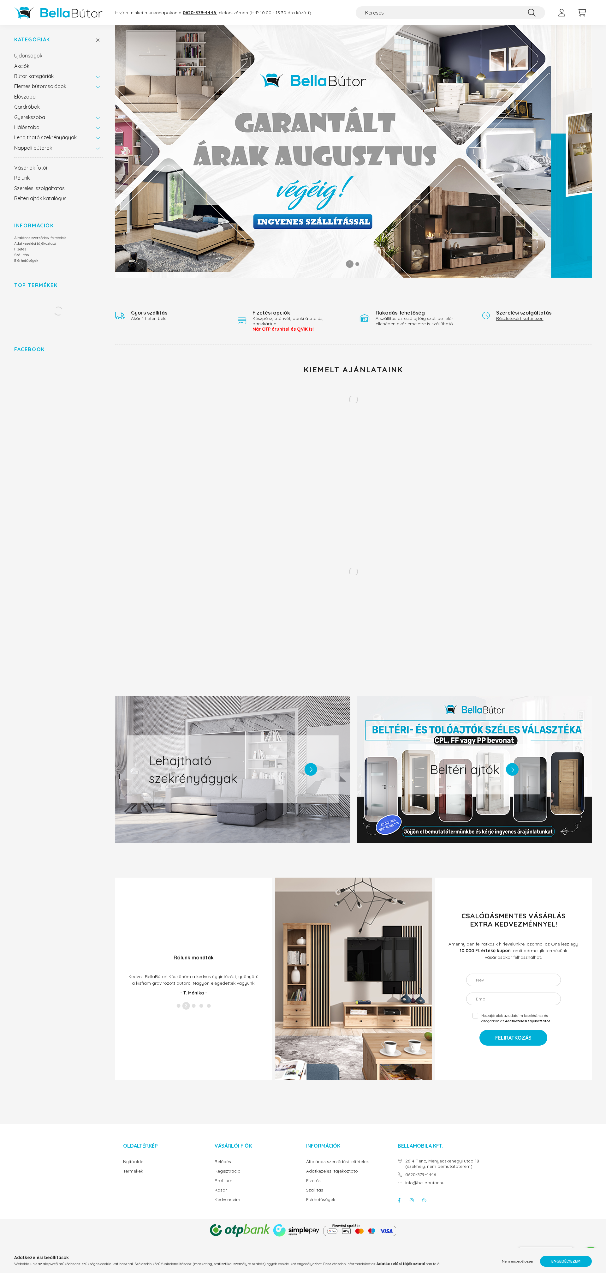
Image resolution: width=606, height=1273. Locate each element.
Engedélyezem (565, 1261)
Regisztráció (228, 1171)
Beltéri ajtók (465, 769)
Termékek (133, 1171)
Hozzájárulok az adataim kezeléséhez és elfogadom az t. (516, 1018)
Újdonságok (28, 55)
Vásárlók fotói (30, 168)
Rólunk (22, 178)
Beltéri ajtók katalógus (40, 198)
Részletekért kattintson (520, 318)
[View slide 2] (357, 264)
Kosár (221, 1190)
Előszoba (25, 96)
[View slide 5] (208, 1009)
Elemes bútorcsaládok (40, 86)
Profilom (223, 1180)
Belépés (223, 1161)
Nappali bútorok (33, 148)
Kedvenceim (227, 1199)
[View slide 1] (350, 264)
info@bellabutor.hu (424, 1183)
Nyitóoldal (134, 1161)
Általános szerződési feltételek (40, 237)
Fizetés (20, 249)
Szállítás (21, 254)
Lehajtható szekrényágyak (45, 137)
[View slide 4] (201, 1009)
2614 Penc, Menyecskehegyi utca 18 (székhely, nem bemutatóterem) (442, 1163)
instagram (411, 1200)
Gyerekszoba (29, 117)
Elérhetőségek (26, 260)
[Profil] (561, 12)
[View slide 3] (193, 1009)
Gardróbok (27, 107)
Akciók (21, 66)
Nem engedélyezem (519, 1261)
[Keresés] (532, 12)
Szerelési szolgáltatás (39, 188)
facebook (399, 1200)
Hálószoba (26, 127)
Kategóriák (32, 40)
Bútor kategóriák (34, 76)
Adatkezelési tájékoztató (35, 243)
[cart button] (581, 12)
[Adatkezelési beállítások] (424, 1200)
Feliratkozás (513, 1038)
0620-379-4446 (420, 1174)
